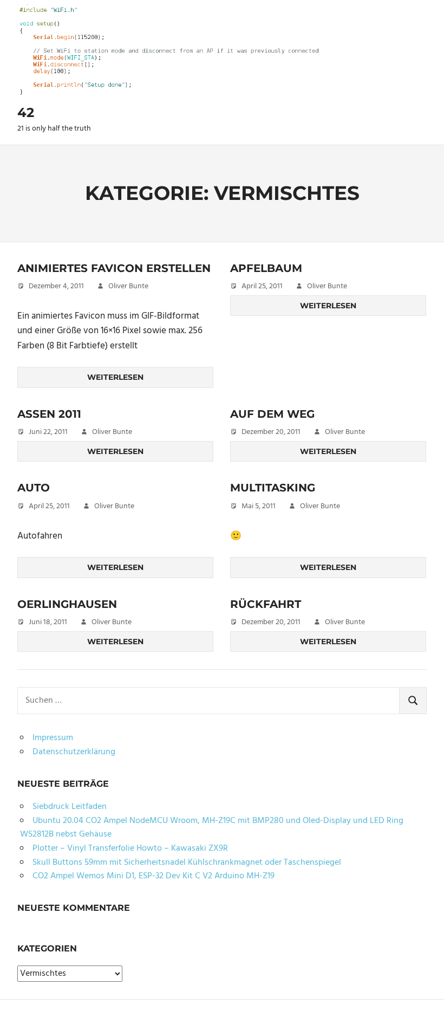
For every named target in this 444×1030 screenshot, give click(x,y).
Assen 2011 (49, 413)
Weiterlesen (115, 377)
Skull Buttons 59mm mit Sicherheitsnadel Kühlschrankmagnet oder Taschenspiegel (186, 863)
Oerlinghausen (67, 604)
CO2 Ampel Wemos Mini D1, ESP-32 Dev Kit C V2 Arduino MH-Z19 (153, 876)
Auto (33, 487)
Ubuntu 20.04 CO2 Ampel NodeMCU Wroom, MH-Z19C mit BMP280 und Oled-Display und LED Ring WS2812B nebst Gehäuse (211, 828)
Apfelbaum (266, 268)
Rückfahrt (265, 604)
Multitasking (272, 487)
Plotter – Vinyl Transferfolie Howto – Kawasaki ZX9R (130, 848)
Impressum (52, 738)
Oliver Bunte (128, 286)
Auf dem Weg (272, 413)
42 (25, 112)
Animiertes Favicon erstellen (114, 268)
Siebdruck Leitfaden (69, 807)
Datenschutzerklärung (73, 752)
